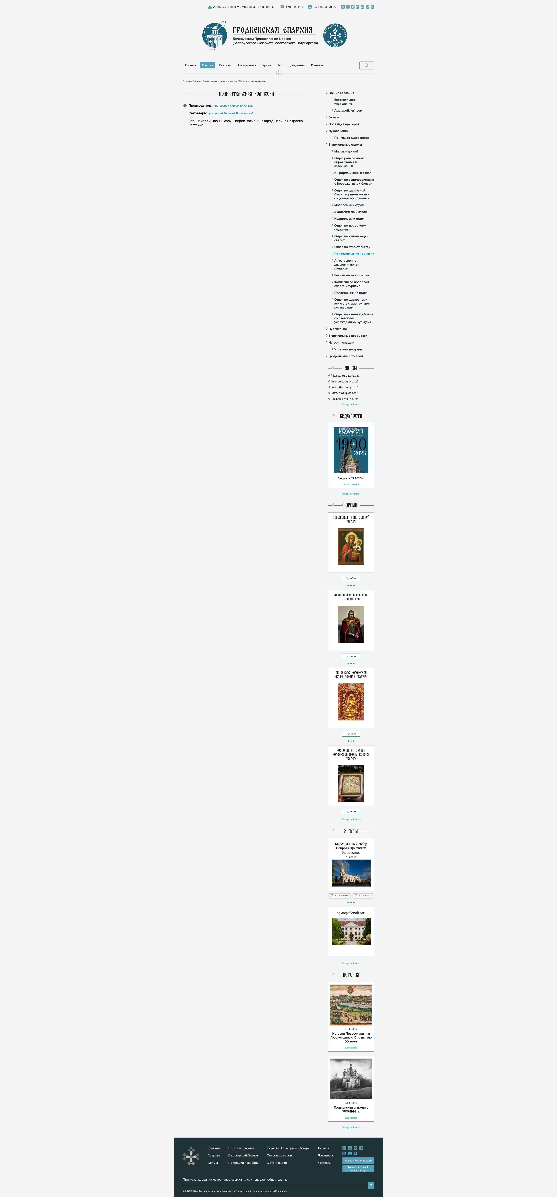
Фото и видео (277, 1163)
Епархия (214, 1155)
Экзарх (334, 117)
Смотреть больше (351, 404)
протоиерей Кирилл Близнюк (233, 105)
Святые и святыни (280, 1155)
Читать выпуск (351, 484)
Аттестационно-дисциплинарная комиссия (346, 264)
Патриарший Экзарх (243, 1155)
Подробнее (351, 578)
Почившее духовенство (352, 138)
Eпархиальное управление (345, 102)
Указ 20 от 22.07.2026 (345, 375)
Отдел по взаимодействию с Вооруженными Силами (354, 182)
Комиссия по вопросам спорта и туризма (351, 284)
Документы (326, 1155)
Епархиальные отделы (345, 145)
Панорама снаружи (341, 895)
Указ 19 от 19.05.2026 (344, 381)
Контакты (324, 1163)
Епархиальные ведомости (348, 336)
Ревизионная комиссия (351, 275)
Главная (214, 1148)
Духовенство (338, 131)
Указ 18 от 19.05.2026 (344, 387)
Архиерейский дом (348, 111)
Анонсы (323, 1148)
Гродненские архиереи (346, 356)
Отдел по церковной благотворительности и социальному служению (352, 194)
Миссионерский (346, 151)
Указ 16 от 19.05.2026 (344, 399)
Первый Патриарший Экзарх (288, 1148)
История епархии (341, 343)
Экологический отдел (350, 212)
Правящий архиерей (344, 124)
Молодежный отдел (349, 205)
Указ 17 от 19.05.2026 (344, 393)
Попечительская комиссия (354, 254)
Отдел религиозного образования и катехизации (349, 162)
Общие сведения (341, 93)
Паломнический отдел (350, 293)
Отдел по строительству (352, 247)
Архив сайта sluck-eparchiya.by (358, 1169)
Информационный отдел (352, 173)
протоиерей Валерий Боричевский (231, 113)
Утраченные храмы (348, 349)
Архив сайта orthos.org (358, 1160)
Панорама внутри (365, 895)
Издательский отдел (349, 219)
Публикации (338, 329)
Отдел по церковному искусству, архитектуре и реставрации (352, 303)
